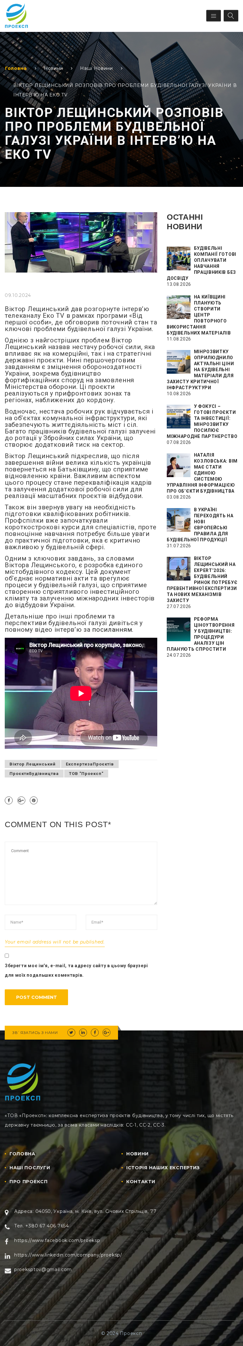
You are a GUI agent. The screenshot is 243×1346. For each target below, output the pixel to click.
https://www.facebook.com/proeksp (57, 1240)
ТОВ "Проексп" (86, 773)
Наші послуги (29, 1168)
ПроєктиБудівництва (34, 773)
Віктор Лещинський (32, 764)
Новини (53, 68)
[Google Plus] (21, 800)
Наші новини (96, 68)
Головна (16, 68)
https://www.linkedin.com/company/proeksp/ (68, 1255)
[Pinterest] (34, 800)
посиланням (112, 629)
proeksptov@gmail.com (43, 1269)
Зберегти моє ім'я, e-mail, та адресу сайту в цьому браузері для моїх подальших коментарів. (76, 970)
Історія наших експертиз (163, 1168)
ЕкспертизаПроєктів (90, 764)
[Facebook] (9, 800)
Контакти (140, 1181)
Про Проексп (28, 1181)
